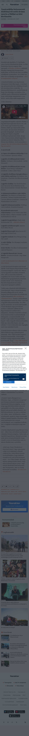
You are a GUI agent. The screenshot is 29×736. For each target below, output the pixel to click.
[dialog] (14, 368)
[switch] (23, 379)
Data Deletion (6, 387)
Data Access (14, 387)
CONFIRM (9, 382)
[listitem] (14, 376)
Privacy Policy (23, 387)
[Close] (26, 348)
